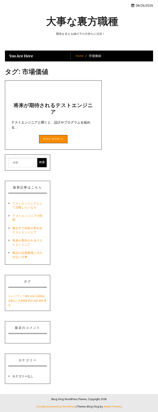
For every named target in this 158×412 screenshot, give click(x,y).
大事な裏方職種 (82, 21)
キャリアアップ (16, 296)
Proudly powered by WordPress (56, 406)
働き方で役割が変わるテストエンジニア (27, 230)
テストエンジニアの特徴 (27, 218)
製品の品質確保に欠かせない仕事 (27, 255)
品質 (32, 296)
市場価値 (22, 301)
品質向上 (12, 301)
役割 (30, 301)
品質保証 (40, 296)
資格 (41, 301)
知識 (35, 301)
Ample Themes (112, 406)
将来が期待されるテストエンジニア (53, 108)
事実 (27, 296)
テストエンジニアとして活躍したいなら (27, 205)
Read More (52, 139)
